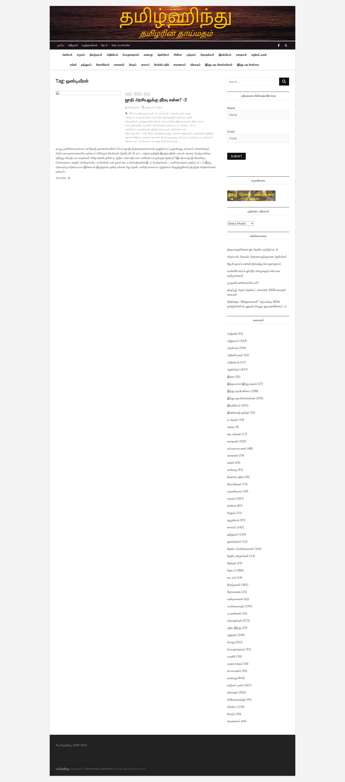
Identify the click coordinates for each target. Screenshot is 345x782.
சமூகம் (81, 54)
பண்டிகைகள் (235, 599)
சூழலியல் (233, 520)
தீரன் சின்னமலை (169, 141)
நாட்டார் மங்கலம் (142, 141)
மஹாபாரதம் (234, 663)
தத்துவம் (86, 64)
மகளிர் (231, 656)
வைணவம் (180, 64)
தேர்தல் (231, 563)
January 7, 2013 (153, 107)
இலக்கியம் (225, 54)
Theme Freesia (92, 768)
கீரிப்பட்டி (133, 113)
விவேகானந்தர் (236, 699)
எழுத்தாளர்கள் (89, 45)
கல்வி (73, 64)
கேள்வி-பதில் (161, 64)
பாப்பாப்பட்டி (183, 137)
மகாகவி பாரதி (177, 113)
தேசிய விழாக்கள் (238, 556)
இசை (230, 376)
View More (67, 178)
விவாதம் (195, 64)
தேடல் (104, 45)
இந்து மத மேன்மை (248, 64)
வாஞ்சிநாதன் (143, 129)
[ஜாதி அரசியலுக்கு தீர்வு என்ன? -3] (88, 101)
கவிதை (232, 469)
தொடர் (147, 92)
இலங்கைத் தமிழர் (238, 412)
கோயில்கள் (102, 64)
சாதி (154, 117)
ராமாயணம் (234, 671)
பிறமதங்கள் (207, 54)
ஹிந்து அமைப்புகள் (160, 129)
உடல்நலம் (232, 419)
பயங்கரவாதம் (235, 606)
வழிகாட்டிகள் (259, 54)
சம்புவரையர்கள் (143, 117)
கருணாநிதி (199, 133)
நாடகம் (231, 577)
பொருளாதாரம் (131, 54)
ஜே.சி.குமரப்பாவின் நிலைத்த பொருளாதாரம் (254, 263)
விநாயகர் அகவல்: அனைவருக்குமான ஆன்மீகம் (257, 256)
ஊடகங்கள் (234, 434)
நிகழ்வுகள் (96, 54)
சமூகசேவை (234, 491)
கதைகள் (241, 54)
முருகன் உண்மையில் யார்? (243, 282)
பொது (231, 642)
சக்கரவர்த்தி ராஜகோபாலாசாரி (175, 121)
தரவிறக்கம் (234, 541)
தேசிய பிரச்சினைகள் (240, 548)
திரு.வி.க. (136, 133)
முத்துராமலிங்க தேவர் (149, 121)
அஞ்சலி (232, 333)
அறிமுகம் (73, 45)
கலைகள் (119, 64)
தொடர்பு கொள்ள (121, 45)
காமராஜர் (155, 141)
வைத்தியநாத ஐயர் (163, 133)
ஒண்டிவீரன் (136, 125)
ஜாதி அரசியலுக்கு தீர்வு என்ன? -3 (156, 100)
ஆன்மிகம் (163, 54)
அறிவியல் (112, 54)
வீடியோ (232, 706)
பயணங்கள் (234, 613)
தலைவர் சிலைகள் (151, 137)
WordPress (107, 768)
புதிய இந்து (234, 627)
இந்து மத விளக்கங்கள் (218, 64)
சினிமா (178, 54)
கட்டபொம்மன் (162, 113)
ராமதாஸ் (147, 125)
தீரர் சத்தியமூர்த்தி (166, 117)
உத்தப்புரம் (181, 117)
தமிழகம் (194, 137)
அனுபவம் (233, 340)
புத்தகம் (191, 54)
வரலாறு (148, 54)
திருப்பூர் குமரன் (146, 113)
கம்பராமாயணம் (237, 448)
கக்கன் (184, 125)
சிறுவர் (231, 513)
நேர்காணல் (234, 592)
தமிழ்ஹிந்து (62, 768)
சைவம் (145, 64)
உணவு (231, 427)
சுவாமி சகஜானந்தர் (182, 133)
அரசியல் (67, 54)
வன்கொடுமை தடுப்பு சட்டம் (166, 125)
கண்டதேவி (147, 133)
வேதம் (133, 64)
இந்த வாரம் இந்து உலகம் (242, 384)
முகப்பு (60, 45)
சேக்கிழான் (133, 107)
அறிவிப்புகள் (235, 355)
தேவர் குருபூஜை (169, 137)
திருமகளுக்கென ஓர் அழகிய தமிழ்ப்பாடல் (252, 249)
